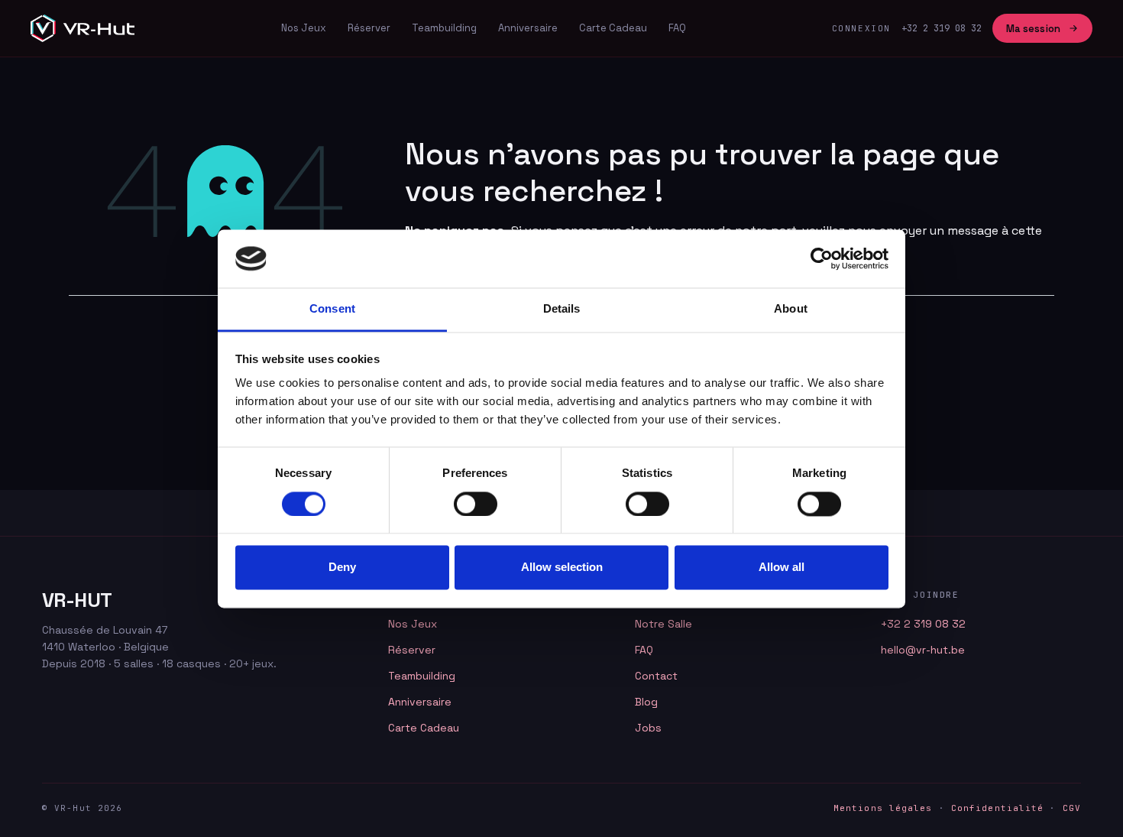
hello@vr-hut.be (923, 650)
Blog (646, 702)
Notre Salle (663, 624)
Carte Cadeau (613, 27)
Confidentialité (997, 808)
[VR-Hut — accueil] (82, 28)
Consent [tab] (332, 309)
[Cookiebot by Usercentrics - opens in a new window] (821, 258)
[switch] (475, 503)
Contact (656, 676)
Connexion (861, 28)
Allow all (781, 567)
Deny (342, 567)
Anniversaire (528, 27)
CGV (1072, 808)
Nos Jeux (303, 27)
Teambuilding (444, 27)
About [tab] (790, 309)
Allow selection (562, 567)
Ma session (1033, 28)
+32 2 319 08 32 (923, 624)
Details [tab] (562, 309)
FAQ (677, 27)
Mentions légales (883, 808)
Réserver (369, 27)
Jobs (648, 728)
